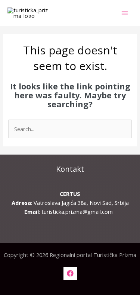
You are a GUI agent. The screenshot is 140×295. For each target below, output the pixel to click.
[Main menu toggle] (125, 13)
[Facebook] (70, 273)
